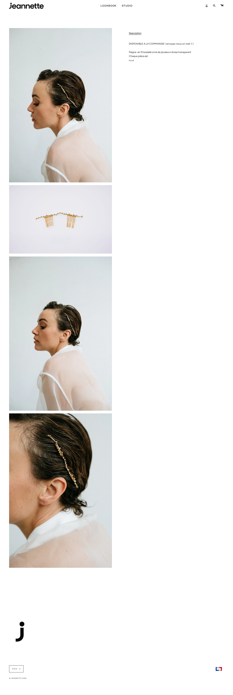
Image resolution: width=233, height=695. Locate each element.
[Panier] (222, 5)
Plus (131, 61)
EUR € (14, 669)
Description (135, 33)
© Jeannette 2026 (18, 678)
